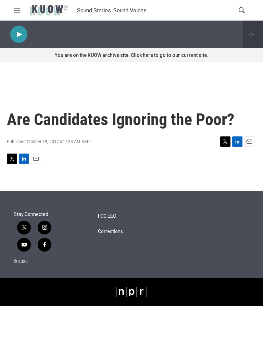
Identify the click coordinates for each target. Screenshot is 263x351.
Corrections (110, 231)
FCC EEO (107, 216)
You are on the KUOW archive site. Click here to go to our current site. (131, 55)
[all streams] (253, 34)
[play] (18, 34)
